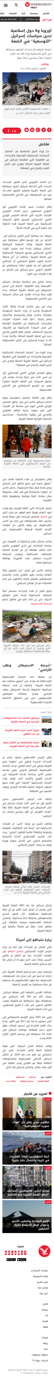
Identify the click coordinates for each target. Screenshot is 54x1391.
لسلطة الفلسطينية (41, 603)
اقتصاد (13, 13)
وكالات (45, 64)
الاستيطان (20, 1077)
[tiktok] (9, 1253)
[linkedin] (12, 1253)
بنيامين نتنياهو (15, 951)
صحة (46, 1349)
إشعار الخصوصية (40, 1276)
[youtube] (16, 1253)
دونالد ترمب (11, 1081)
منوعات (45, 1337)
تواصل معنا (43, 1288)
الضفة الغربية (43, 1081)
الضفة (44, 516)
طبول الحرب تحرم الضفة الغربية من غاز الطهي (22, 732)
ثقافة (45, 1327)
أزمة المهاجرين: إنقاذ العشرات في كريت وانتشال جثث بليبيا (29, 1158)
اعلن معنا (44, 1293)
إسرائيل (32, 1077)
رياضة (45, 1343)
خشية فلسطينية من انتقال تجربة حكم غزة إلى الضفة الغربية (21, 744)
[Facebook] (25, 1253)
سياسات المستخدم (39, 1270)
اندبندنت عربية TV (40, 1360)
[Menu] (5, 5)
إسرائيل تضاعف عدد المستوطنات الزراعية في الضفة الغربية (21, 719)
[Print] (26, 130)
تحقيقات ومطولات (40, 1355)
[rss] (6, 1253)
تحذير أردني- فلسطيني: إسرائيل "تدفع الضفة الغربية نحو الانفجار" (27, 1192)
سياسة (34, 13)
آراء (23, 13)
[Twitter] (22, 1253)
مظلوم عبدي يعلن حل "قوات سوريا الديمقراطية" (30, 1124)
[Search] (16, 5)
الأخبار (46, 13)
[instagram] (19, 1253)
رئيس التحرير (42, 1282)
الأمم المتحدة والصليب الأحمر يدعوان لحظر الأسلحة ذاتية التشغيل (30, 1225)
